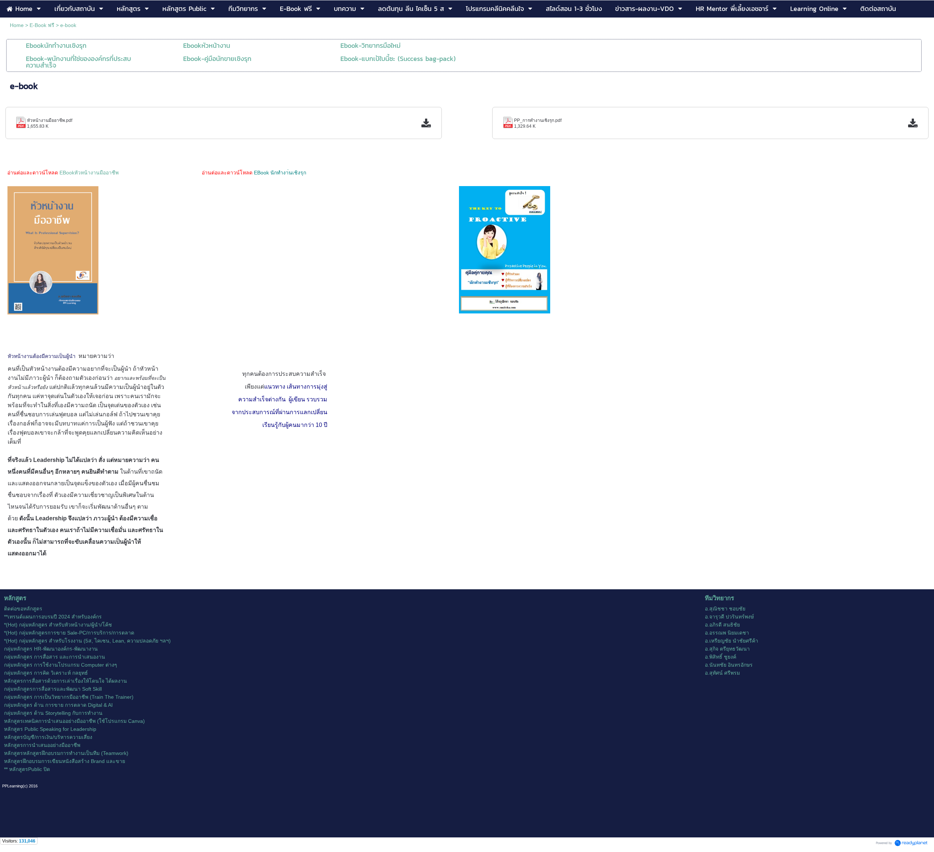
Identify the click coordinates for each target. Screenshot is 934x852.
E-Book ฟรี (42, 25)
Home (17, 25)
